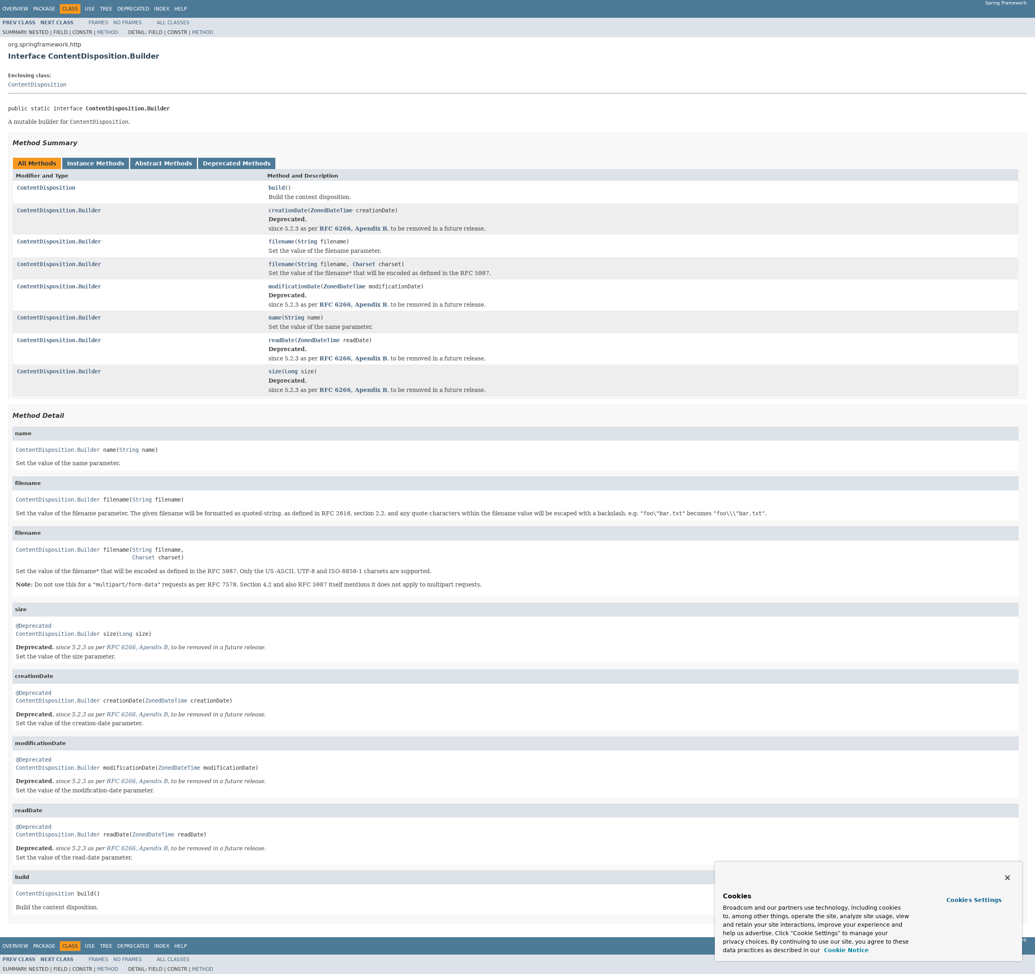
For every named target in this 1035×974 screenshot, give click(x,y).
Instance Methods (95, 163)
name (274, 317)
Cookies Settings (973, 900)
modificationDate (294, 286)
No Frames (127, 22)
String (307, 241)
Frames (98, 22)
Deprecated (133, 9)
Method (107, 32)
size (274, 371)
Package (44, 9)
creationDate (287, 210)
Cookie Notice (845, 950)
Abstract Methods (163, 163)
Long (291, 371)
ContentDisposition (37, 84)
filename (281, 241)
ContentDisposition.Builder (59, 210)
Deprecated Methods (236, 163)
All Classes (173, 22)
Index (161, 9)
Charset (364, 264)
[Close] (1007, 878)
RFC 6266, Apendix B (353, 228)
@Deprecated (33, 626)
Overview (15, 9)
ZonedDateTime (331, 210)
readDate (281, 340)
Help (180, 9)
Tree (106, 9)
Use (90, 9)
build (276, 187)
